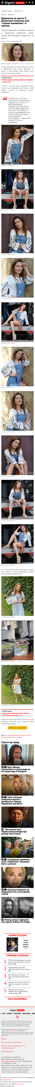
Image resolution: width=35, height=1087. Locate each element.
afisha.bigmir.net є (14, 1030)
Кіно (3, 1013)
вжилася (28, 719)
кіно (6, 735)
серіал (10, 735)
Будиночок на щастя (15, 737)
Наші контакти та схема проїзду (11, 1042)
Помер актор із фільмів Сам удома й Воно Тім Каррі (15, 920)
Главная (3, 14)
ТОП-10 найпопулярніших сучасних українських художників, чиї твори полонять (19, 962)
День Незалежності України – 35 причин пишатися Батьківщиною (18, 976)
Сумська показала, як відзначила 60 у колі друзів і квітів (15, 891)
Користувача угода (7, 1051)
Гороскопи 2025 (19, 11)
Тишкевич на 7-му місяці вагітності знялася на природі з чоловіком (19, 983)
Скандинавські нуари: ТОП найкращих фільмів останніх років (19, 968)
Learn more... (20, 1084)
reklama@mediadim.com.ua (10, 1061)
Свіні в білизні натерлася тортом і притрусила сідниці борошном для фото (11, 800)
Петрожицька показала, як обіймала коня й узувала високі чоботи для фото (18, 991)
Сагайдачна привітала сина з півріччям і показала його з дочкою (15, 861)
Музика (9, 1013)
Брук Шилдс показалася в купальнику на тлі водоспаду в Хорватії (15, 769)
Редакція (4, 1039)
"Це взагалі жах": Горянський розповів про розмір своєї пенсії (14, 831)
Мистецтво (26, 1013)
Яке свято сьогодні (7, 11)
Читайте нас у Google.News (17, 728)
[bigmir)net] (10, 2)
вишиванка (16, 735)
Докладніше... (7, 1079)
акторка (22, 735)
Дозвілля (11, 14)
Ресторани (17, 1013)
